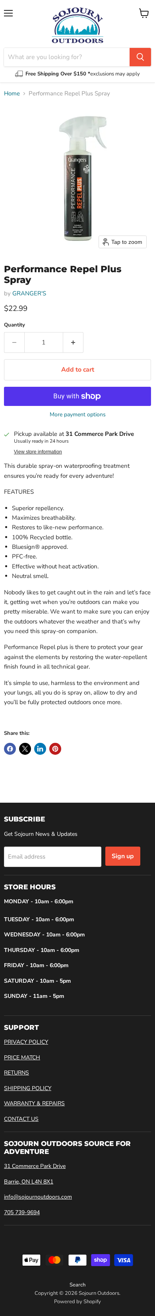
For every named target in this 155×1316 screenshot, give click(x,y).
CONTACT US (21, 1119)
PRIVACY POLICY (26, 1042)
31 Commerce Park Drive (35, 1166)
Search (77, 1284)
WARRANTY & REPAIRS (34, 1103)
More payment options (78, 415)
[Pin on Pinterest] (55, 749)
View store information (38, 452)
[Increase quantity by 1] (73, 342)
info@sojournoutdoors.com (38, 1197)
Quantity (14, 325)
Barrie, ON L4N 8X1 (28, 1181)
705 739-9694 (22, 1212)
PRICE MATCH (22, 1057)
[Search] (140, 57)
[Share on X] (25, 749)
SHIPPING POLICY (27, 1088)
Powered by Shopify (77, 1301)
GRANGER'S (29, 293)
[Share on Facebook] (10, 749)
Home (12, 93)
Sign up (123, 856)
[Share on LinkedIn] (40, 749)
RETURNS (16, 1073)
